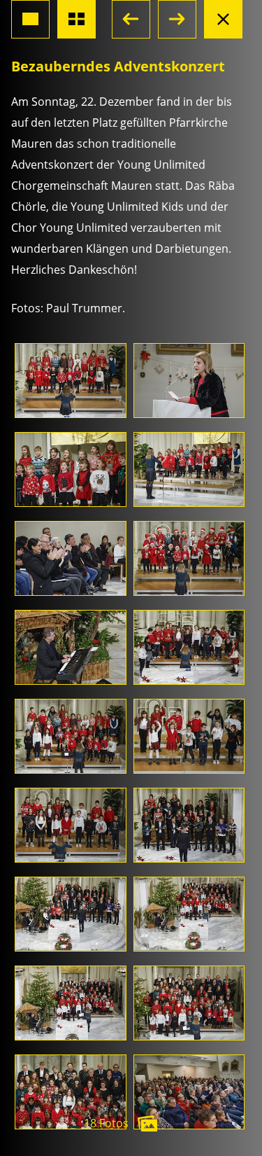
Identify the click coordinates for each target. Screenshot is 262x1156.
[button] (131, 19)
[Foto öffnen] (70, 380)
